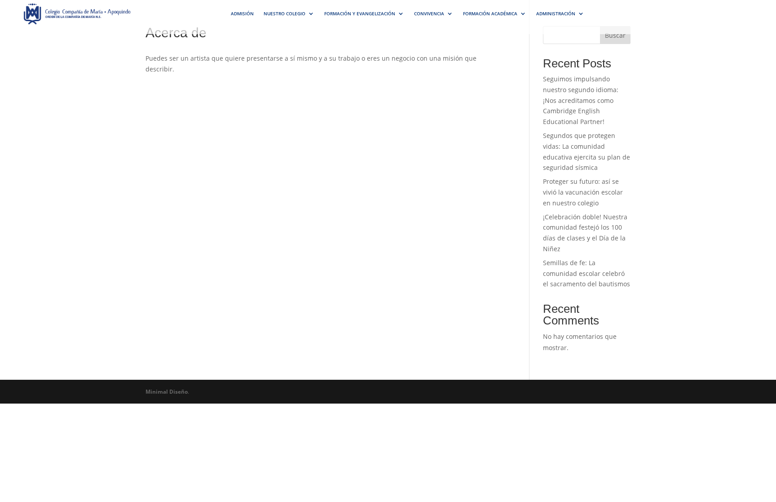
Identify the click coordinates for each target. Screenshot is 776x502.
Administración (555, 13)
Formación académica (490, 13)
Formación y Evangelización (359, 13)
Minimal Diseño (167, 391)
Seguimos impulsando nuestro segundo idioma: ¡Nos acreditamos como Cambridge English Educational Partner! (580, 100)
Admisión (242, 13)
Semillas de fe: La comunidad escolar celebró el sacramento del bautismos (586, 273)
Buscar (615, 35)
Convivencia (429, 13)
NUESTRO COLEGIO (284, 13)
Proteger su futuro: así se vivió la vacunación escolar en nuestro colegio (583, 192)
